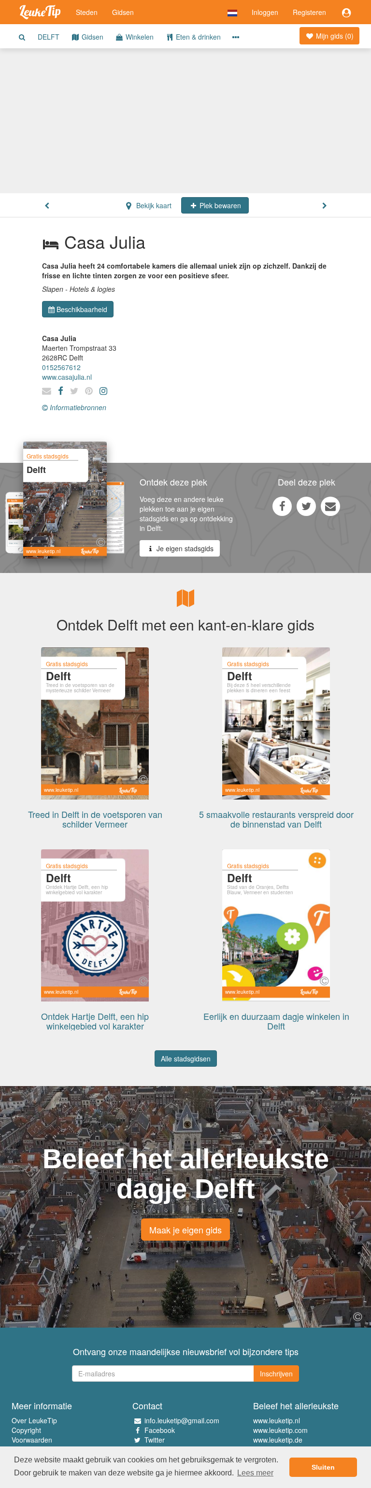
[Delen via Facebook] (282, 506)
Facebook (159, 1430)
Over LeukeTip (34, 1420)
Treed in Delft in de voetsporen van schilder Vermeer (95, 819)
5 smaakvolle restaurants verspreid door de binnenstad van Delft (276, 819)
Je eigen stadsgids (184, 548)
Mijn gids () (334, 36)
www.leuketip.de (277, 1440)
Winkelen (139, 37)
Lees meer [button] (255, 1473)
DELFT (48, 37)
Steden (87, 12)
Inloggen (265, 12)
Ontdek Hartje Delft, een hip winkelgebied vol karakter (95, 1021)
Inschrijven (276, 1373)
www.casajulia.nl (67, 377)
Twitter (154, 1440)
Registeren (309, 12)
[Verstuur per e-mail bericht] (330, 506)
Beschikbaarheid (82, 309)
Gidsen (123, 12)
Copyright (26, 1430)
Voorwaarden (32, 1440)
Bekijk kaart (152, 205)
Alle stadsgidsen (186, 1058)
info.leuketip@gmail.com (181, 1420)
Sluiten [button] (323, 1467)
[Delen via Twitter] (306, 506)
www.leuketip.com (280, 1430)
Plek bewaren (219, 205)
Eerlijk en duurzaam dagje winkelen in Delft (276, 1021)
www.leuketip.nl (276, 1420)
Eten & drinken (197, 37)
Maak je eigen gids (185, 1229)
